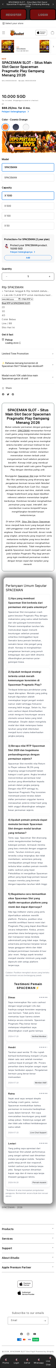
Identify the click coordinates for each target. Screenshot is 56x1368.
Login (16, 1363)
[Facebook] (4, 395)
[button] (3, 32)
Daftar (27, 1363)
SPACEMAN (10, 167)
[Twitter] (9, 395)
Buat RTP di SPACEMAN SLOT (16, 303)
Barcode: (22, 81)
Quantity (7, 268)
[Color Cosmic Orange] (5, 127)
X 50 (7, 225)
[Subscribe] (45, 1320)
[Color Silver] (26, 127)
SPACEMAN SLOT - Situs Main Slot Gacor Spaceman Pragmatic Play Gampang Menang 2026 (28, 4)
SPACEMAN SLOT (18, 1352)
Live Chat (48, 1363)
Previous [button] (2, 4)
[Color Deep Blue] (16, 127)
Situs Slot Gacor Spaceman (36, 521)
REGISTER (13, 14)
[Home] (19, 33)
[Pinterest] (13, 395)
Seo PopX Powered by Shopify (40, 1352)
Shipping (16, 100)
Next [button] (53, 4)
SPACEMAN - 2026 (12, 1207)
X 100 (7, 215)
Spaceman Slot (25, 476)
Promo (6, 1363)
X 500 (7, 206)
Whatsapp (39, 1363)
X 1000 (8, 195)
